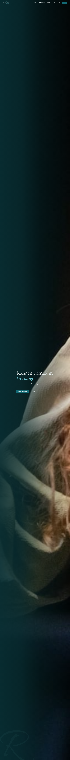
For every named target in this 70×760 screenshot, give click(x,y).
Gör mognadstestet (23, 391)
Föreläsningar (42, 2)
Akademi (49, 2)
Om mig (58, 2)
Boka (64, 2)
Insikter (35, 2)
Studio (54, 2)
